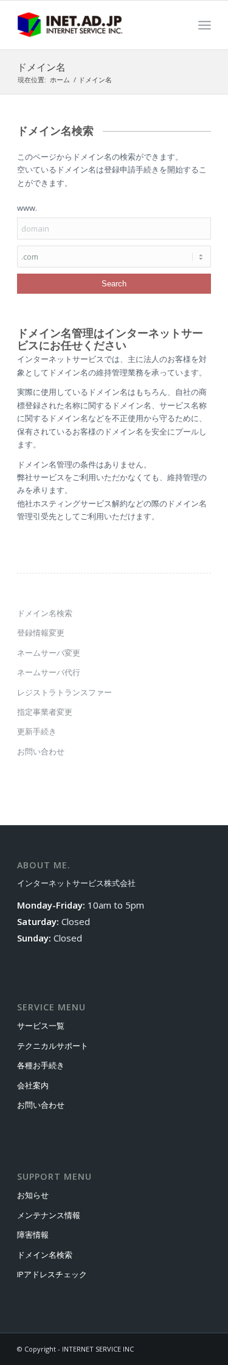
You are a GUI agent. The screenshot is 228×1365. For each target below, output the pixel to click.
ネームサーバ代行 (48, 672)
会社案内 (33, 1085)
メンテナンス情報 (48, 1215)
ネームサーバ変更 (48, 652)
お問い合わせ (40, 751)
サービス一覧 (40, 1025)
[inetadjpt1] (94, 25)
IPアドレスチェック (52, 1274)
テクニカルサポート (52, 1045)
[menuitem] (204, 25)
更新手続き (37, 731)
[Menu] (204, 25)
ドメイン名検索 (44, 613)
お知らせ (33, 1195)
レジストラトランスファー (64, 692)
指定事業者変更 (44, 711)
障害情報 (33, 1234)
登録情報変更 (40, 632)
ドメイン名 (41, 67)
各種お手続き (40, 1065)
